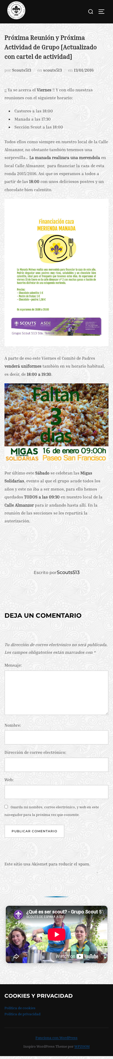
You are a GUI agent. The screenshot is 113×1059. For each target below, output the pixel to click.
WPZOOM (82, 1046)
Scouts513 (21, 70)
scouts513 (52, 70)
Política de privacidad (22, 1014)
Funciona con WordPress (56, 1037)
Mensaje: (13, 665)
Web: (9, 779)
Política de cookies (19, 1008)
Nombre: (12, 725)
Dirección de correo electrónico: (35, 752)
